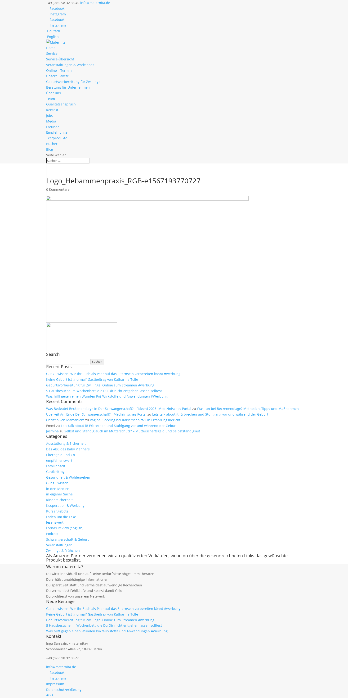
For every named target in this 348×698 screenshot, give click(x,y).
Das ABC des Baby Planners (68, 449)
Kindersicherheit (59, 500)
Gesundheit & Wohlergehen (68, 477)
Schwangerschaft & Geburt (67, 539)
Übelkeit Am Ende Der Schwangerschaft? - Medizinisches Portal (96, 414)
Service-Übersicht (60, 59)
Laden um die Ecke (61, 517)
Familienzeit (55, 466)
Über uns (53, 93)
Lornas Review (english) (64, 528)
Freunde (52, 127)
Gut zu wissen (57, 483)
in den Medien (57, 488)
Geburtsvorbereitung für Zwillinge (73, 81)
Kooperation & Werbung (65, 505)
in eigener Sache (59, 494)
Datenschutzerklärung (63, 689)
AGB (49, 695)
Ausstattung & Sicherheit (66, 443)
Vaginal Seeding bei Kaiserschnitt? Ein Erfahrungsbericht (135, 420)
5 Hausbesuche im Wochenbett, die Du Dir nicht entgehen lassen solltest (104, 391)
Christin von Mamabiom (65, 420)
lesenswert (54, 522)
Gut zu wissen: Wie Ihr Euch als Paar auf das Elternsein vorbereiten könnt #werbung (113, 374)
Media (51, 121)
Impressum (55, 684)
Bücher (52, 143)
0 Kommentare (58, 189)
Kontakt (52, 110)
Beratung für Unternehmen (68, 87)
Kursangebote (57, 511)
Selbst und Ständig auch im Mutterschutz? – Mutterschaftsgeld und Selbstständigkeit (132, 431)
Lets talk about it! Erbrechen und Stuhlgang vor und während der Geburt (210, 414)
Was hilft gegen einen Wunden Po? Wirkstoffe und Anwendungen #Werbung (107, 396)
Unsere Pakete (57, 76)
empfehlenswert (59, 460)
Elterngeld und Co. (61, 455)
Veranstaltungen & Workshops (70, 65)
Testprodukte (56, 138)
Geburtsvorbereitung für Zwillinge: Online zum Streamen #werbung (100, 385)
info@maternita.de (61, 667)
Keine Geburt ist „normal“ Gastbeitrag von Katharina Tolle (92, 379)
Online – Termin (59, 70)
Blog (49, 149)
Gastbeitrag (55, 471)
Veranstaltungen (59, 545)
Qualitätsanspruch (61, 104)
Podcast (52, 533)
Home (50, 47)
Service (52, 53)
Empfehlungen (58, 132)
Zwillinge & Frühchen (63, 550)
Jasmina (52, 431)
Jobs (49, 115)
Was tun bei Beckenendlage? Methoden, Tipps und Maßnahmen (248, 408)
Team (50, 98)
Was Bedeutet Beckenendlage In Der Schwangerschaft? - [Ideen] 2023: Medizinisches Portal (118, 408)
